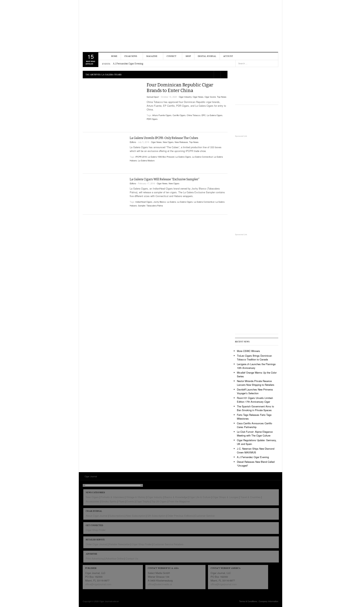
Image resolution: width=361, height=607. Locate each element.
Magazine (151, 56)
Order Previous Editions (180, 515)
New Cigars (168, 141)
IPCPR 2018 (141, 156)
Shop (188, 56)
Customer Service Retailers (168, 544)
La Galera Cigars (214, 115)
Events (130, 501)
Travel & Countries (250, 497)
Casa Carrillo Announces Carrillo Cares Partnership (254, 425)
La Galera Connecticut (202, 156)
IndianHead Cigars (143, 201)
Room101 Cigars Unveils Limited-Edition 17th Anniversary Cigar (255, 399)
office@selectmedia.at (160, 584)
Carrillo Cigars (179, 115)
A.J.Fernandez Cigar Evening (128, 64)
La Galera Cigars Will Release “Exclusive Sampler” (164, 179)
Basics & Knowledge (176, 497)
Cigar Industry (185, 96)
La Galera (171, 201)
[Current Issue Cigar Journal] (256, 84)
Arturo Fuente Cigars (161, 115)
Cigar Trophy (143, 501)
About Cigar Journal (96, 515)
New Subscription (135, 515)
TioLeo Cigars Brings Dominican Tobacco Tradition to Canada (254, 357)
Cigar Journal (104, 23)
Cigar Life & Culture (200, 497)
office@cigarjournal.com (98, 584)
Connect (171, 56)
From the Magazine (179, 501)
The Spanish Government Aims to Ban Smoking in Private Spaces (255, 408)
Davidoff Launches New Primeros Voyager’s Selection (255, 391)
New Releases (181, 141)
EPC (204, 115)
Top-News (221, 96)
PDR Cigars (152, 118)
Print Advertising (95, 558)
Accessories (92, 501)
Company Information (268, 601)
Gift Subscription (156, 515)
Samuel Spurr (153, 96)
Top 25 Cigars (159, 501)
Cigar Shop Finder (95, 530)
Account (228, 56)
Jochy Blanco (159, 201)
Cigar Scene (210, 96)
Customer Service (205, 515)
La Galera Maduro (146, 160)
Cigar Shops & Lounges (225, 497)
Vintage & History (136, 497)
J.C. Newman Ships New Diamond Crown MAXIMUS (255, 450)
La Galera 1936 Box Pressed (161, 156)
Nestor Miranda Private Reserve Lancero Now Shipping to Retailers (255, 383)
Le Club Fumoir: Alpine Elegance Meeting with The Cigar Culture (255, 433)
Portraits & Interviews (112, 497)
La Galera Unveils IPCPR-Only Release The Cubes (164, 138)
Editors (133, 141)
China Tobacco (193, 115)
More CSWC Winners (248, 351)
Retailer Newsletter (119, 544)
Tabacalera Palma (154, 205)
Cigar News (130, 56)
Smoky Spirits (109, 501)
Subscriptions (116, 515)
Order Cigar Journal (96, 544)
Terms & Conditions (248, 601)
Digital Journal (207, 56)
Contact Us (132, 558)
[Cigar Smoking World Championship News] (256, 120)
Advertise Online (115, 558)
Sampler (141, 205)
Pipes (121, 501)
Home (114, 56)
